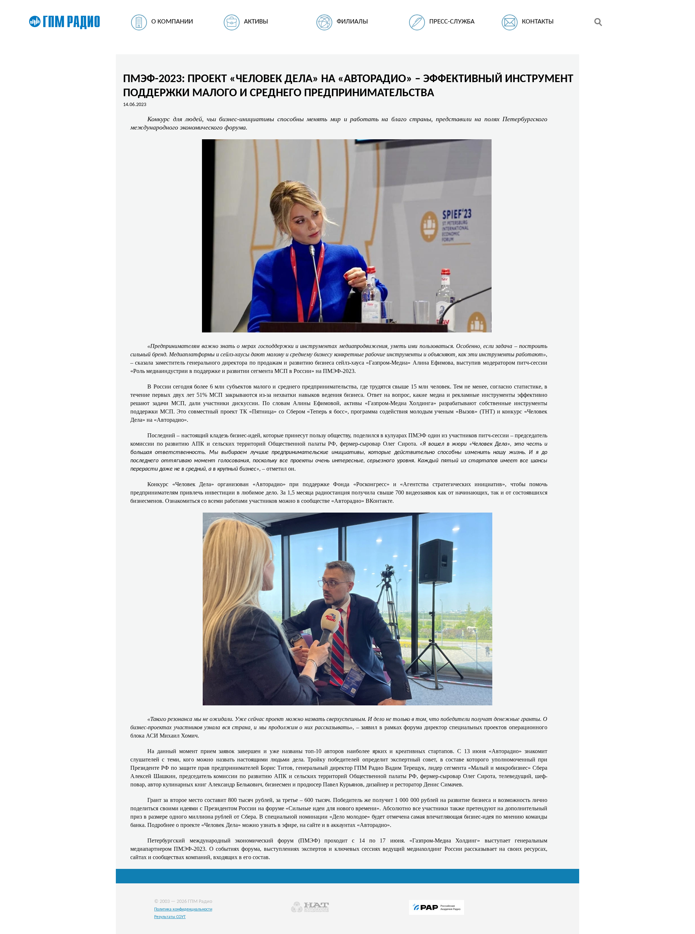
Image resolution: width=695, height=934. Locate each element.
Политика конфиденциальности (183, 909)
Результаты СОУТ (170, 917)
